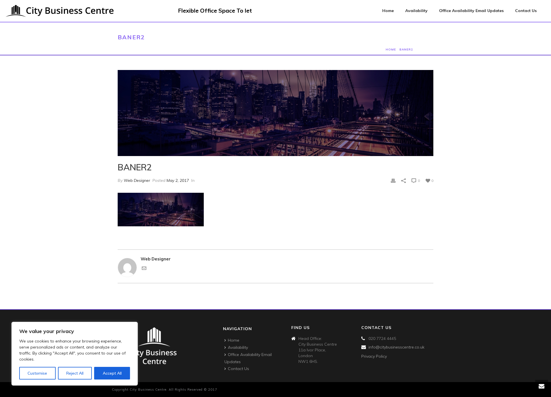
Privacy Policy (374, 356)
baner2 (406, 49)
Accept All (112, 373)
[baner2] (275, 113)
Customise (37, 373)
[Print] (393, 180)
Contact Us (526, 10)
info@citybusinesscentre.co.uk (396, 347)
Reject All (75, 373)
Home (388, 10)
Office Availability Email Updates (471, 10)
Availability (416, 10)
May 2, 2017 (177, 180)
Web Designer (137, 180)
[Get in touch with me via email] (144, 269)
